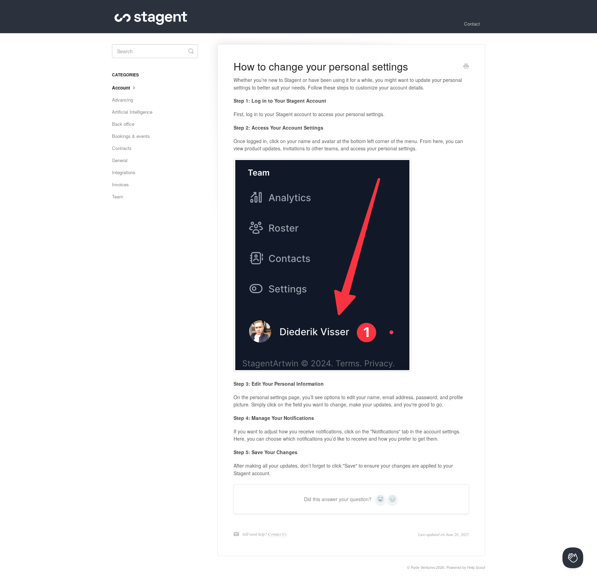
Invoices (120, 184)
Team (117, 196)
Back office (123, 124)
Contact (472, 23)
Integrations (123, 172)
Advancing (122, 99)
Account (121, 87)
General (119, 160)
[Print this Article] (466, 67)
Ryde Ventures (423, 567)
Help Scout (476, 567)
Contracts (122, 148)
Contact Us (277, 534)
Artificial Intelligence (132, 112)
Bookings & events (131, 136)
